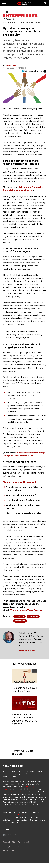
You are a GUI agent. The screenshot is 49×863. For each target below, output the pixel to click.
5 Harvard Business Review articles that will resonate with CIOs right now (24, 719)
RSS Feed (11, 835)
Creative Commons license (15, 792)
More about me (27, 650)
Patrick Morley (11, 65)
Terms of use (8, 850)
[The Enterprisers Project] (20, 16)
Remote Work (20, 621)
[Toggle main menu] (4, 3)
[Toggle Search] (45, 3)
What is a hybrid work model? (21, 495)
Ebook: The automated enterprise (23, 513)
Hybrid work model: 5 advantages (23, 500)
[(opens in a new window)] (24, 3)
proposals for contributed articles (17, 815)
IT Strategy (19, 616)
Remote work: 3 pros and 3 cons (23, 752)
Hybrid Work (33, 616)
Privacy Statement (11, 847)
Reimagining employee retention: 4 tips (24, 689)
